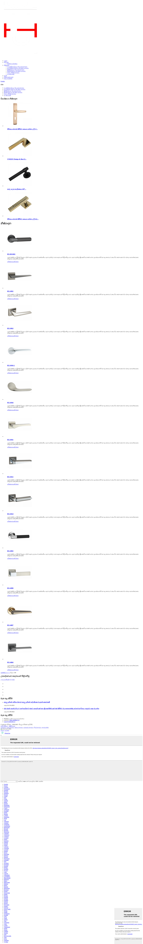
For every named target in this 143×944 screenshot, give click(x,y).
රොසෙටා (3, 727)
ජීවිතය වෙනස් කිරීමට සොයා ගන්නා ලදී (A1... (23, 219)
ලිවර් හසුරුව (37, 727)
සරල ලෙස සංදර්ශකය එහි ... (16, 189)
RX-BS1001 (11, 254)
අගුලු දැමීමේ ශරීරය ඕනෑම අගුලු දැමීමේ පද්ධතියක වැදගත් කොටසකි (27, 702)
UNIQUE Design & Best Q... (16, 159)
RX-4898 (10, 588)
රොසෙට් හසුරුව (28, 727)
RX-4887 (10, 625)
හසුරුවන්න (45, 727)
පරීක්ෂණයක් (11, 261)
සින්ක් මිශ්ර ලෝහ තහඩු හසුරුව (16, 71)
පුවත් (5, 75)
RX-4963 (10, 328)
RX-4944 (10, 402)
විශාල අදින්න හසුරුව (13, 72)
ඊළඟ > (7, 672)
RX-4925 (10, 477)
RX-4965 (10, 291)
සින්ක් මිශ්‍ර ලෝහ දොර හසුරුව (15, 69)
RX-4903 (10, 551)
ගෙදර (5, 60)
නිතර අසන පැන (8, 77)
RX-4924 (10, 514)
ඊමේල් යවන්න (5, 730)
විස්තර (17, 261)
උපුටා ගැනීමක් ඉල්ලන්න (8, 679)
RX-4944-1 (11, 365)
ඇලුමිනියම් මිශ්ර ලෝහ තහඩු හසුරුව (18, 68)
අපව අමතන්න (8, 78)
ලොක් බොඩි (10, 74)
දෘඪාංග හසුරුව (19, 727)
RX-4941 (10, 440)
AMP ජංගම (12, 726)
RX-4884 (10, 662)
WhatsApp (7, 733)
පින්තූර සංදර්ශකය (12, 63)
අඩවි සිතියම (4, 726)
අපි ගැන (6, 62)
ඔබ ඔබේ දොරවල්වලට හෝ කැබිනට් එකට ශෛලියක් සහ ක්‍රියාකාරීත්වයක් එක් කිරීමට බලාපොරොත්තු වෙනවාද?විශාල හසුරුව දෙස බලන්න (51, 708)
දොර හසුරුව (10, 727)
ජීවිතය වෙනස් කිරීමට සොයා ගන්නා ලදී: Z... (22, 129)
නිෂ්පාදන (6, 65)
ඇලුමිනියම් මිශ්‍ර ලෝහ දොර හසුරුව (17, 66)
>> (9, 672)
